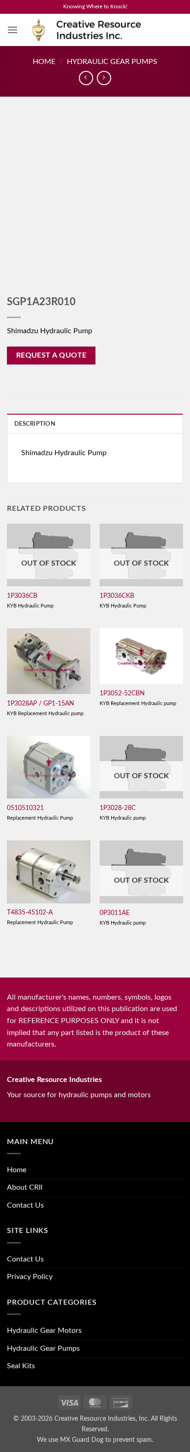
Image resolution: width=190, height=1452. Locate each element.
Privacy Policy (30, 1276)
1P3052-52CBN (122, 693)
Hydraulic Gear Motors (44, 1330)
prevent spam (132, 1439)
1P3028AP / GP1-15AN (40, 703)
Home (44, 61)
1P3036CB (22, 596)
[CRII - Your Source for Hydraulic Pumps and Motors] (100, 29)
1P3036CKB (117, 596)
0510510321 (25, 808)
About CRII (24, 1187)
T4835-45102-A (30, 912)
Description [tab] (34, 424)
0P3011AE (115, 913)
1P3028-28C (118, 808)
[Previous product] (104, 78)
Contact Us (25, 1205)
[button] (12, 29)
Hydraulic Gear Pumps (112, 61)
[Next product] (86, 78)
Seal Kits (21, 1366)
